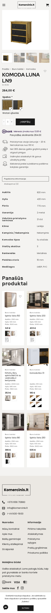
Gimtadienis (8, 321)
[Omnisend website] (25, 365)
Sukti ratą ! (25, 350)
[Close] (45, 244)
